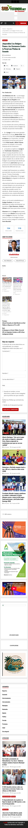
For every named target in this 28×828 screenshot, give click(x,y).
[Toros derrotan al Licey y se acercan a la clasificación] (7, 280)
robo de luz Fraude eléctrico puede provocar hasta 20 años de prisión (12, 814)
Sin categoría (5, 731)
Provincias (5, 724)
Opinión (4, 713)
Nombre (5, 373)
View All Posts (20, 260)
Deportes (5, 40)
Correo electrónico (8, 379)
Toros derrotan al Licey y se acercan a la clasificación (7, 285)
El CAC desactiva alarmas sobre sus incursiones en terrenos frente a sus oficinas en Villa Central (12, 789)
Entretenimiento (6, 698)
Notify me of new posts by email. (13, 405)
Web (3, 385)
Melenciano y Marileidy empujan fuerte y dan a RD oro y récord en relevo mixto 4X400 (13, 469)
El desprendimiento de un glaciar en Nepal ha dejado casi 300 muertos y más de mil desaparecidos (13, 802)
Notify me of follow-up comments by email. (13, 401)
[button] (2, 23)
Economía (4, 694)
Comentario (6, 351)
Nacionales (5, 709)
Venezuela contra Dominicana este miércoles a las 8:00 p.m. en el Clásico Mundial (17, 286)
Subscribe (23, 23)
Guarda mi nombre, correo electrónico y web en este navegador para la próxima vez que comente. (14, 393)
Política (4, 717)
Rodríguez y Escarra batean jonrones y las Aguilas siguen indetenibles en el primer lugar (6, 306)
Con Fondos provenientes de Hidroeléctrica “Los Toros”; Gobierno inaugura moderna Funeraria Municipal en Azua (13, 762)
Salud (3, 728)
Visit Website (8, 260)
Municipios (5, 705)
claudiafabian (7, 55)
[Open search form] (13, 23)
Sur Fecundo (6, 447)
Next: (13, 331)
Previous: (13, 323)
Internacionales (6, 702)
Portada (11, 489)
